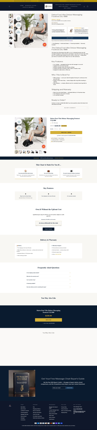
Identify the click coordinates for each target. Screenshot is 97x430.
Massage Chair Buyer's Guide (53, 408)
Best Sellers (63, 6)
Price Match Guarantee (37, 416)
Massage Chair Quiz (24, 414)
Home (22, 5)
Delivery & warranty (70, 107)
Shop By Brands (28, 7)
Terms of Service (64, 408)
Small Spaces (51, 419)
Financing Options (24, 412)
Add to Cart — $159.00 (66, 132)
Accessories (23, 419)
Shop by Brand (23, 416)
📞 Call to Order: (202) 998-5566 (48, 323)
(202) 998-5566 (64, 103)
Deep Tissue (51, 415)
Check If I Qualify (48, 229)
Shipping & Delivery (36, 408)
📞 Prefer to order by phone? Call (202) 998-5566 (66, 135)
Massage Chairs (31, 5)
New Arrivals (23, 408)
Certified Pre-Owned (25, 410)
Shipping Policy (64, 412)
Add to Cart (48, 319)
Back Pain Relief (52, 411)
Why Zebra (68, 8)
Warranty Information (37, 412)
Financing (74, 6)
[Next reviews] (87, 30)
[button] (70, 31)
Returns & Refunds (36, 410)
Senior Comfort (52, 417)
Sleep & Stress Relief (53, 413)
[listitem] (16, 152)
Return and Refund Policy (66, 410)
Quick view (18, 354)
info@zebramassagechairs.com (79, 411)
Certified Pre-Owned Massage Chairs (68, 4)
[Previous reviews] (52, 30)
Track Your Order (36, 414)
